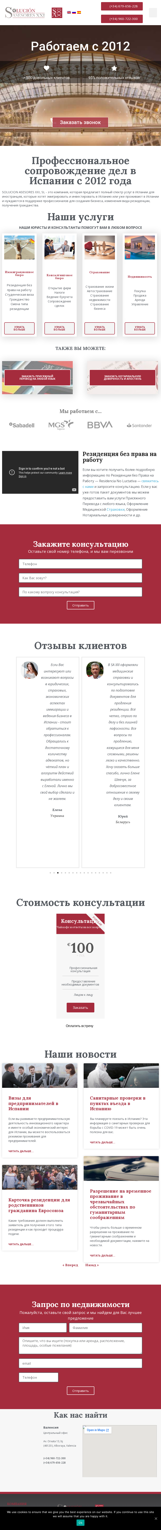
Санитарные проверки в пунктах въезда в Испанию (117, 1103)
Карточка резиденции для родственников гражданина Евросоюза (39, 1205)
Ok (80, 1522)
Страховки (116, 509)
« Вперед (70, 1265)
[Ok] (156, 1518)
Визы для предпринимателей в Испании (33, 1103)
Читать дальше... (21, 1151)
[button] (122, 6)
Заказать (80, 1007)
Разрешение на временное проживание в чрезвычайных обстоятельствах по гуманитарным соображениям (120, 1204)
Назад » (92, 1265)
